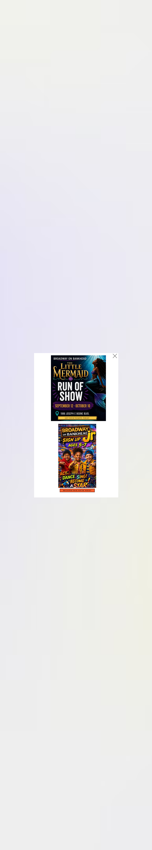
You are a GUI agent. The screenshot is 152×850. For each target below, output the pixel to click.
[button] (115, 356)
